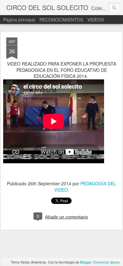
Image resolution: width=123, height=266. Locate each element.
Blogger (85, 261)
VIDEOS (95, 19)
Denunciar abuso (106, 261)
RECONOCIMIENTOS (61, 19)
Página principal (19, 19)
